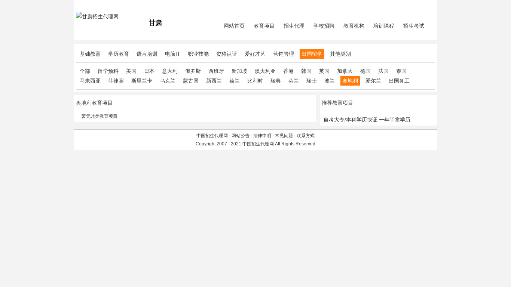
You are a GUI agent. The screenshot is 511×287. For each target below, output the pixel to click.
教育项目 (264, 26)
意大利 (170, 71)
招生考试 (413, 26)
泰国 (401, 71)
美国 (131, 71)
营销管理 (283, 54)
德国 (365, 71)
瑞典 (275, 81)
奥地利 (350, 81)
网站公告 (241, 135)
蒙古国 (191, 81)
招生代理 (294, 26)
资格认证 (226, 54)
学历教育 (118, 54)
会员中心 (407, 6)
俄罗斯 (193, 71)
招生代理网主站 (91, 6)
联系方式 (306, 135)
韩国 (306, 71)
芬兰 (293, 81)
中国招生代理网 (212, 135)
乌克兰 (167, 81)
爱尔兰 (373, 81)
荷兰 (234, 81)
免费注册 (426, 6)
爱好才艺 (255, 54)
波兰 (329, 81)
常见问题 (284, 135)
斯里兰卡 (141, 81)
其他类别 (340, 54)
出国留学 (312, 54)
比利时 (255, 81)
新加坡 (239, 71)
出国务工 (399, 81)
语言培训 (147, 54)
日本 (149, 71)
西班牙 (216, 71)
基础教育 (90, 54)
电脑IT (172, 54)
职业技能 (198, 54)
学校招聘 (323, 26)
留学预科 (108, 71)
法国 (383, 71)
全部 (85, 71)
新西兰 (214, 81)
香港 (288, 71)
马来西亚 (90, 81)
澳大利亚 (265, 71)
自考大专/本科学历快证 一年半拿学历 (367, 120)
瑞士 (311, 81)
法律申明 (262, 135)
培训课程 (383, 26)
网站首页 (234, 26)
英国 (324, 71)
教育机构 (353, 26)
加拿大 (345, 71)
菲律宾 (116, 81)
